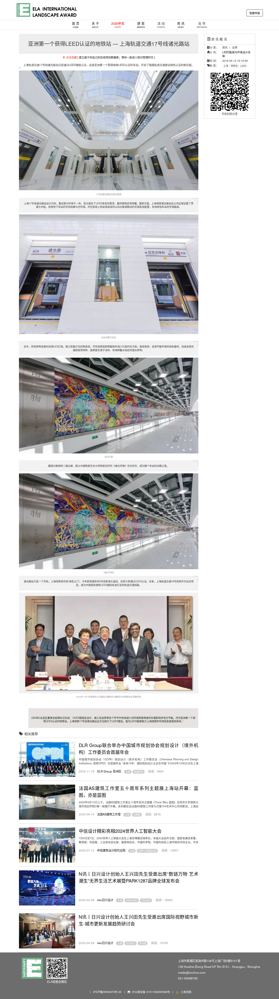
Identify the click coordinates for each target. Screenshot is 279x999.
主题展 (136, 814)
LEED (243, 65)
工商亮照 (185, 992)
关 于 (95, 25)
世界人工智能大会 (147, 850)
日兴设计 (146, 900)
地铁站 (234, 65)
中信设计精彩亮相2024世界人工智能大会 (120, 830)
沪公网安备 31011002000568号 (151, 992)
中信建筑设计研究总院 (111, 850)
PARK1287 (131, 900)
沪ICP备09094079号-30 (107, 992)
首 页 (75, 25)
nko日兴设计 (105, 900)
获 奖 (141, 25)
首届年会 (138, 771)
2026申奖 (118, 25)
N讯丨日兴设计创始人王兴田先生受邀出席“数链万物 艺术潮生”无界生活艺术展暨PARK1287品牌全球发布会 (138, 877)
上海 (127, 771)
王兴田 (142, 943)
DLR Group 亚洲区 (109, 771)
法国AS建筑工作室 (109, 814)
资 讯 (180, 25)
